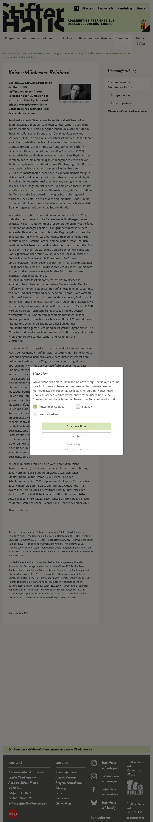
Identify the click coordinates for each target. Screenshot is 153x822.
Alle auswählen (76, 426)
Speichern (76, 436)
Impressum (69, 449)
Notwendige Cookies (51, 407)
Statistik (87, 407)
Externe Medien (48, 414)
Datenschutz (83, 449)
